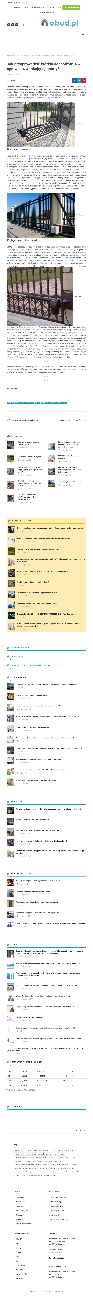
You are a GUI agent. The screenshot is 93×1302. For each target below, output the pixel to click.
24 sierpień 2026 (26, 448)
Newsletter (50, 7)
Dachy (18, 1243)
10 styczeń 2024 (24, 741)
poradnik (49, 1154)
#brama (10, 403)
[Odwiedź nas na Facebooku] (8, 24)
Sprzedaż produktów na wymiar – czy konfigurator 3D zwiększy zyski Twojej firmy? (47, 985)
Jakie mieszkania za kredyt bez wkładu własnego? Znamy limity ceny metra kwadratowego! (50, 923)
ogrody (56, 1154)
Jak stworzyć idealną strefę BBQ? (29, 457)
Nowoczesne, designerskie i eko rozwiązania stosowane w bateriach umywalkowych (47, 738)
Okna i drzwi (20, 1265)
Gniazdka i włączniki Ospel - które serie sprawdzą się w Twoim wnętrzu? (44, 539)
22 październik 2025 (25, 1010)
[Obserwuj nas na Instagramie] (16, 24)
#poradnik (45, 403)
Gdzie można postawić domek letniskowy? (33, 582)
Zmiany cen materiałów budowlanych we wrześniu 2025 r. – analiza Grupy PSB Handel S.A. (49, 1039)
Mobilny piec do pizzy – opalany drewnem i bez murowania (38, 881)
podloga (17, 1175)
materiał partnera (20, 1157)
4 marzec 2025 (25, 585)
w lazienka (51, 1172)
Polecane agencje (20, 648)
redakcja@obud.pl (47, 12)
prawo (17, 1154)
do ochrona (18, 1172)
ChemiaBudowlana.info (71, 7)
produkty (58, 1150)
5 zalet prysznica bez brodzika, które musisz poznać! (36, 780)
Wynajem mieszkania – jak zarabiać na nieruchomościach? (38, 706)
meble (26, 1172)
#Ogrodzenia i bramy (58, 403)
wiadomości (19, 1150)
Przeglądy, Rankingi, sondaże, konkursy (31, 665)
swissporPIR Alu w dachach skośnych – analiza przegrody (38, 830)
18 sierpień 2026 (26, 475)
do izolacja (60, 1172)
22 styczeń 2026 (24, 988)
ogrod (74, 1168)
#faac (37, 403)
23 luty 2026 (22, 979)
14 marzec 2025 (25, 531)
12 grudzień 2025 (26, 606)
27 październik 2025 (25, 1042)
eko (61, 1157)
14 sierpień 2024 (25, 552)
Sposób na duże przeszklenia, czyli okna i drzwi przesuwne (38, 913)
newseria (65, 1165)
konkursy (41, 1161)
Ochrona (19, 1252)
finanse (50, 1157)
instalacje (66, 1150)
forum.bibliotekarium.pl (59, 1219)
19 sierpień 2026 (26, 460)
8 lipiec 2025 (22, 1031)
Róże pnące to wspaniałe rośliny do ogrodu (32, 695)
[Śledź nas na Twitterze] (12, 24)
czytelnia (28, 1150)
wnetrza (45, 1150)
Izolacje (19, 1248)
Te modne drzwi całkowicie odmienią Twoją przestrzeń (37, 902)
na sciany (52, 1165)
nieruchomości (32, 1154)
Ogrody (18, 1261)
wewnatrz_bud (19, 1168)
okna (51, 1150)
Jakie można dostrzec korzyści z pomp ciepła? (33, 727)
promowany (34, 1172)
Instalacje (19, 1270)
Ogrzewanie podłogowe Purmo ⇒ (72, 420)
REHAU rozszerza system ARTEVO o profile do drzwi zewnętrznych (27, 497)
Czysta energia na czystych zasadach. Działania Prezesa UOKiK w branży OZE (45, 1007)
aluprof (24, 1175)
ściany (23, 1154)
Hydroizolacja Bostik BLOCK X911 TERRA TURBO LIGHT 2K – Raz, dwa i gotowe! (47, 614)
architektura (18, 1161)
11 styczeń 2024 (25, 617)
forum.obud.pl (56, 1202)
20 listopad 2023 (24, 688)
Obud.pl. (39, 1291)
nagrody (41, 1154)
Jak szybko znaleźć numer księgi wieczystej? (33, 891)
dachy (63, 1154)
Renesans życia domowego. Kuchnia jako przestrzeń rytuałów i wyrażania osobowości (48, 809)
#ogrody (30, 403)
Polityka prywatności (37, 7)
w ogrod (73, 1165)
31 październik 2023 (25, 730)
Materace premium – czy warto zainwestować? (33, 820)
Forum (59, 7)
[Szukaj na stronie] (23, 25)
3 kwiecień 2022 (24, 927)
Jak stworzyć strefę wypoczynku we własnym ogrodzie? (38, 549)
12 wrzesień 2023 (24, 709)
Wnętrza (19, 1257)
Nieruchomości (21, 1274)
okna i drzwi (37, 1150)
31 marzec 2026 (25, 542)
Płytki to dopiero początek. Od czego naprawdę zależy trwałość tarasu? (29, 469)
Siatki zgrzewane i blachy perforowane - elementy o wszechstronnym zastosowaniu (47, 716)
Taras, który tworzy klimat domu (70, 482)
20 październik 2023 (25, 784)
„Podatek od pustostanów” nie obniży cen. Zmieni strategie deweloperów (43, 996)
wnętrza (67, 1157)
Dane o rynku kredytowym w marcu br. (30, 1017)
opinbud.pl (55, 1215)
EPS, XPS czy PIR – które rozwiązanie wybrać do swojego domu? (29, 483)
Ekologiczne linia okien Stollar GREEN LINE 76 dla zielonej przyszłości (42, 770)
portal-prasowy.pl (57, 1211)
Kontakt (25, 7)
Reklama (17, 7)
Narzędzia (19, 1278)
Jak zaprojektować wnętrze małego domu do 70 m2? (37, 593)
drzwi (44, 1157)
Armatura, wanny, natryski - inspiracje (58, 1168)
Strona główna (12, 55)
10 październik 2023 (25, 720)
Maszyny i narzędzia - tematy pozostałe (42, 1175)
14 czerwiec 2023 (24, 895)
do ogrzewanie (31, 1168)
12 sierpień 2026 (66, 485)
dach (58, 1165)
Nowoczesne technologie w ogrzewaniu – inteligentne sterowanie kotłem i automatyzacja (50, 528)
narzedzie (49, 1161)
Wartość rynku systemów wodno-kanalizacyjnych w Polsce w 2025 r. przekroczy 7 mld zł (49, 963)
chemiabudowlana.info (59, 1198)
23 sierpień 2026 (25, 574)
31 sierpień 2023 (24, 1054)
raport (76, 1172)
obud (74, 1157)
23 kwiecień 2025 (24, 966)
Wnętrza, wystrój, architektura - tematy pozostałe (31, 1165)
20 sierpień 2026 (66, 450)
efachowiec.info (57, 1206)
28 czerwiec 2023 (24, 762)
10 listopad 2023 (24, 956)
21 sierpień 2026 (25, 565)
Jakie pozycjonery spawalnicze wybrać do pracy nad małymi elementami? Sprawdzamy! (49, 748)
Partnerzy (19, 1206)
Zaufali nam (16, 657)
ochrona (41, 1168)
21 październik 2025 (25, 999)
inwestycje (57, 1161)
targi (56, 1157)
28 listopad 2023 (24, 752)
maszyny (31, 1157)
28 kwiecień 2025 (24, 1020)
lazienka (69, 1172)
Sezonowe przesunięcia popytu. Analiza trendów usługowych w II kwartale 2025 (45, 1028)
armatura (43, 1172)
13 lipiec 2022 (23, 884)
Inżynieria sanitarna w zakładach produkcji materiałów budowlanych (42, 571)
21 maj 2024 (24, 596)
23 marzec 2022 (24, 916)
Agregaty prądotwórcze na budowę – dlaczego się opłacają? (39, 759)
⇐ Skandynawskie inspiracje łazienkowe (23, 420)
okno (73, 1150)
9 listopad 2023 (23, 773)
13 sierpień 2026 (26, 489)
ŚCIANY (19, 1239)
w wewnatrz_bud (29, 1161)
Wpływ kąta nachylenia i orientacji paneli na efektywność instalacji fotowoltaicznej (46, 684)
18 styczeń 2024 (24, 698)
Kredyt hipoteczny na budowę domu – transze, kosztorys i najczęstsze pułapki (69, 444)
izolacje (38, 1157)
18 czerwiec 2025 (26, 629)
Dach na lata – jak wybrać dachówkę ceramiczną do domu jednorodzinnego (70, 469)
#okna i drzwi (20, 403)
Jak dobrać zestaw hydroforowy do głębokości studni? (37, 603)
